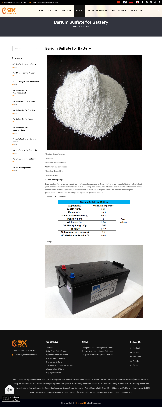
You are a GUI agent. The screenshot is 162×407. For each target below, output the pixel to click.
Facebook (135, 348)
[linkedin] (151, 2)
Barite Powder (123, 384)
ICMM (109, 388)
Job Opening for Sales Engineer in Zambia (97, 348)
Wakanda (93, 392)
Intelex (97, 380)
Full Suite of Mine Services (133, 388)
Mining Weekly (66, 384)
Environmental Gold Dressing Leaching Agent (114, 392)
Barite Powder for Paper (22, 119)
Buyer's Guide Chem (98, 388)
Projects (66, 11)
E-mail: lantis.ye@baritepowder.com (45, 2)
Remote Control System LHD (53, 380)
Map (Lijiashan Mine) (53, 373)
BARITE (79, 11)
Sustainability (119, 11)
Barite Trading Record (21, 168)
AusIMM (103, 380)
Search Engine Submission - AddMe (76, 388)
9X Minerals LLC (80, 403)
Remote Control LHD (54, 362)
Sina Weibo (136, 357)
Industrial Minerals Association (30, 384)
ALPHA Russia (83, 392)
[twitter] (147, 2)
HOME (41, 11)
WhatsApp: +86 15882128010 (15, 2)
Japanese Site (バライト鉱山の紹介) (60, 366)
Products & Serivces (97, 11)
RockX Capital (18, 380)
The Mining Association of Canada (120, 380)
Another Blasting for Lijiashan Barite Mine (97, 351)
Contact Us (136, 11)
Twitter (135, 365)
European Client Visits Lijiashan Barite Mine (98, 355)
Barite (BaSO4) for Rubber (23, 102)
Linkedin (135, 352)
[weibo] (155, 2)
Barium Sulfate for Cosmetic (24, 150)
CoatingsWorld (56, 388)
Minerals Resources (141, 380)
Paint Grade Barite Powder (23, 73)
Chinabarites (117, 388)
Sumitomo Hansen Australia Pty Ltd (79, 380)
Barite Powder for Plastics (23, 110)
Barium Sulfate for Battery (81, 22)
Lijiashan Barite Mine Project (57, 355)
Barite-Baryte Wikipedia (45, 392)
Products (85, 26)
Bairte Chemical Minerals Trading (105, 384)
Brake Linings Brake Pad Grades (25, 82)
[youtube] (159, 2)
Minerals (46, 384)
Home (75, 26)
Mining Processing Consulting (66, 392)
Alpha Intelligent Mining (55, 369)
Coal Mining (134, 384)
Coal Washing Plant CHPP (81, 384)
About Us (52, 11)
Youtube (135, 361)
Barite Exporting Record (55, 358)
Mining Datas (55, 384)
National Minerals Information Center (36, 388)
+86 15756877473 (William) (24, 351)
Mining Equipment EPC (32, 380)
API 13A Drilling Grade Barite (24, 64)
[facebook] (143, 2)
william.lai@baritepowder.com (26, 355)
